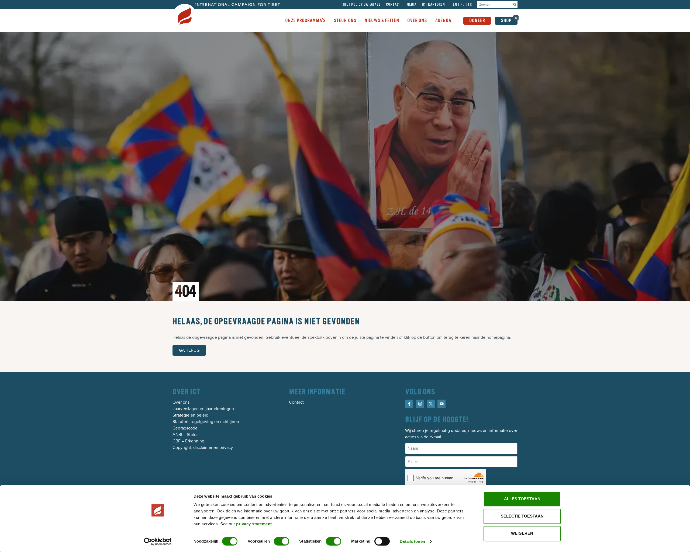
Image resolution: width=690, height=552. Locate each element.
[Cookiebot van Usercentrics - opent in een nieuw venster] (157, 541)
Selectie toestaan (522, 516)
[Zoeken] (515, 4)
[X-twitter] (431, 404)
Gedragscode (185, 428)
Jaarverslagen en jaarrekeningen (203, 408)
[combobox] (494, 4)
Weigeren (522, 533)
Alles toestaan (522, 499)
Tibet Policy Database (361, 4)
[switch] (281, 541)
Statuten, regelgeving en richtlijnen (205, 421)
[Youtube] (441, 404)
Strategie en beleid (190, 415)
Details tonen (412, 541)
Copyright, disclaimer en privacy (202, 447)
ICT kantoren (433, 4)
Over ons (180, 402)
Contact (393, 4)
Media (411, 4)
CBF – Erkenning (188, 441)
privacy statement (254, 524)
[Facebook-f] (409, 404)
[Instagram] (420, 404)
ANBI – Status (185, 434)
